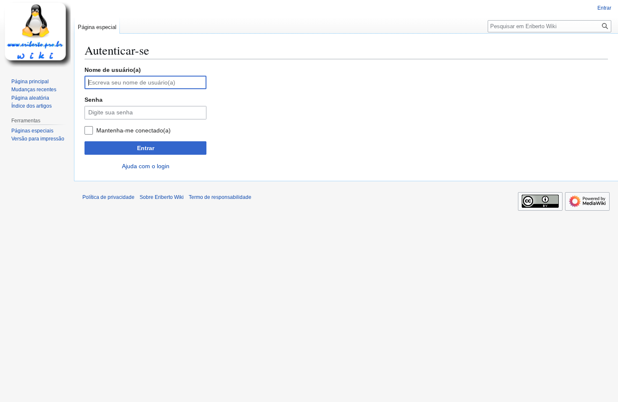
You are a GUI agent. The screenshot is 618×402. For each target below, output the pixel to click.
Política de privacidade (108, 197)
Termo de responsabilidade (220, 197)
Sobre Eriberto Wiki (162, 197)
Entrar (145, 148)
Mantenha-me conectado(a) (133, 130)
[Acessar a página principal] (37, 33)
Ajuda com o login (145, 166)
